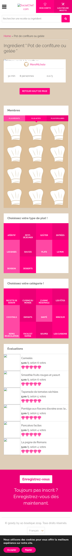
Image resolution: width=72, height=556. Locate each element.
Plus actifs (36, 118)
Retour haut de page (34, 91)
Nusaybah (57, 161)
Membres (13, 110)
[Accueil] (26, 7)
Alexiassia (36, 183)
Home (7, 36)
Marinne (36, 161)
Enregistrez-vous (36, 479)
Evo (14, 161)
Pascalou (57, 183)
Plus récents (14, 118)
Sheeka (14, 205)
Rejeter (28, 549)
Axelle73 (57, 205)
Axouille (58, 140)
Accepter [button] (11, 549)
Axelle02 (14, 183)
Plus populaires (57, 118)
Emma (35, 140)
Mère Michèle (14, 140)
